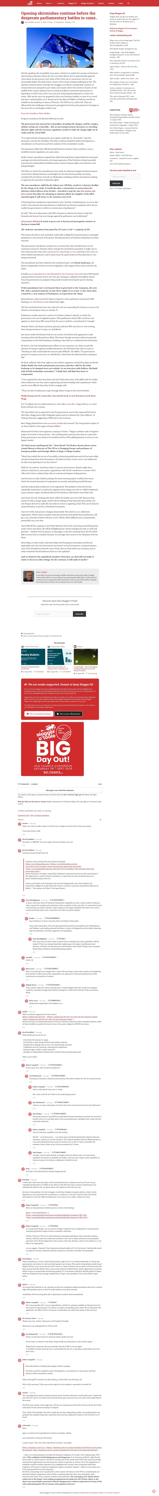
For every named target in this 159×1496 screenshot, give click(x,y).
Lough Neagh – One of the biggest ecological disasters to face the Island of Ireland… (85, 669)
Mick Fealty (120, 152)
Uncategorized (28, 633)
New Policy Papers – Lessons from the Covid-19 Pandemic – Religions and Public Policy (124, 130)
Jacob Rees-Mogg (74, 404)
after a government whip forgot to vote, (59, 251)
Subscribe (79, 614)
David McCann (126, 155)
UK (61, 636)
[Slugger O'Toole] (30, 3)
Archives (60, 3)
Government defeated (30, 221)
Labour (83, 265)
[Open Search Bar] (128, 3)
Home (39, 3)
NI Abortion (54, 636)
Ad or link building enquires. (120, 164)
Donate (101, 3)
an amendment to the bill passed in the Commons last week (57, 274)
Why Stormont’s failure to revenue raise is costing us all (57, 668)
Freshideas (93, 1493)
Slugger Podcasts (87, 3)
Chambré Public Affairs (32, 646)
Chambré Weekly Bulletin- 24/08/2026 (30, 668)
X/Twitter (109, 1493)
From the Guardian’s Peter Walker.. (36, 113)
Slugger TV (72, 3)
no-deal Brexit (36, 302)
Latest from (115, 110)
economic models (55, 423)
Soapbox (80, 646)
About (48, 3)
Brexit (25, 636)
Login (121, 3)
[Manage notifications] (154, 1491)
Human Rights (44, 636)
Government (33, 636)
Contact (111, 3)
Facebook (116, 1493)
